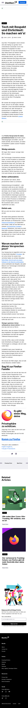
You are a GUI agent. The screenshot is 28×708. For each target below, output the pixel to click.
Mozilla (11, 2)
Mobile (3, 664)
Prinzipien (19, 254)
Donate (3, 651)
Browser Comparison (7, 679)
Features (4, 666)
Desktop (4, 662)
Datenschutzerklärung (8, 222)
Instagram (6, 691)
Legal (19, 703)
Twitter (2, 691)
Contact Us (4, 649)
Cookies (14, 703)
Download (22, 2)
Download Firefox (6, 660)
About (3, 647)
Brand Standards (6, 681)
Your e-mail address (6, 616)
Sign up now (14, 623)
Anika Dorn (17, 37)
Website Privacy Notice (6, 703)
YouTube (9, 691)
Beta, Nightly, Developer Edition (9, 668)
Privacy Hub (4, 677)
